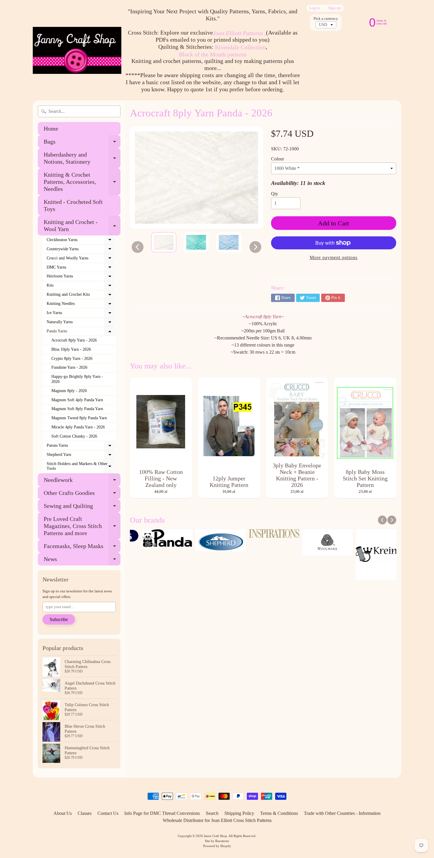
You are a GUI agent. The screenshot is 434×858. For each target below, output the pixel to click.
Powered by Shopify (217, 846)
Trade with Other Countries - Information (342, 813)
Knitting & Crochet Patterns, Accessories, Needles (82, 181)
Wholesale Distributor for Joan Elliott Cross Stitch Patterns (217, 820)
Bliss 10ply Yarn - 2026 (71, 349)
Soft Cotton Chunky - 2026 (74, 436)
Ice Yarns (81, 314)
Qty (274, 193)
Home (51, 128)
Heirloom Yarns (81, 277)
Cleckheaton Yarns (81, 241)
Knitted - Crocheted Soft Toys (73, 205)
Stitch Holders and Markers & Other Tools (81, 466)
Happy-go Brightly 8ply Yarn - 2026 (77, 379)
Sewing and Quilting (82, 507)
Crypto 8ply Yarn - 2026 (71, 358)
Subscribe (59, 619)
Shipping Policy (239, 813)
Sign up (334, 8)
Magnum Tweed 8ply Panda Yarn (79, 418)
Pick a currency (326, 19)
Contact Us (107, 813)
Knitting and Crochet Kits (81, 295)
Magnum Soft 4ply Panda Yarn (77, 400)
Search (212, 813)
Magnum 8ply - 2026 (69, 391)
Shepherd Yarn (81, 455)
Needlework (82, 481)
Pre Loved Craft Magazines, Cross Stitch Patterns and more (82, 526)
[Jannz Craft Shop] (77, 50)
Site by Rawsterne (217, 841)
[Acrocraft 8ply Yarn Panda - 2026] (163, 242)
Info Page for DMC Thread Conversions (162, 813)
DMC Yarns (81, 268)
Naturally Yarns (81, 323)
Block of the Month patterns (213, 54)
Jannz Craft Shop (215, 836)
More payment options (334, 257)
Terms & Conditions (279, 813)
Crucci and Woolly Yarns (81, 259)
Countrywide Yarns (81, 250)
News (82, 561)
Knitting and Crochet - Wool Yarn (82, 226)
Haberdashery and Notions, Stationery (82, 158)
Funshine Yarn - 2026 (69, 367)
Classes (85, 813)
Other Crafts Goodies (82, 494)
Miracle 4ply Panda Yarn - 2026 (78, 427)
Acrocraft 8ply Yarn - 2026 (74, 340)
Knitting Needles (81, 304)
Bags (82, 143)
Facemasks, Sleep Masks (82, 547)
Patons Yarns (81, 446)
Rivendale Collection (240, 47)
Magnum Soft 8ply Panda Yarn (77, 409)
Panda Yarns (81, 332)
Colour (277, 158)
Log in (314, 8)
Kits (81, 286)
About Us (62, 813)
